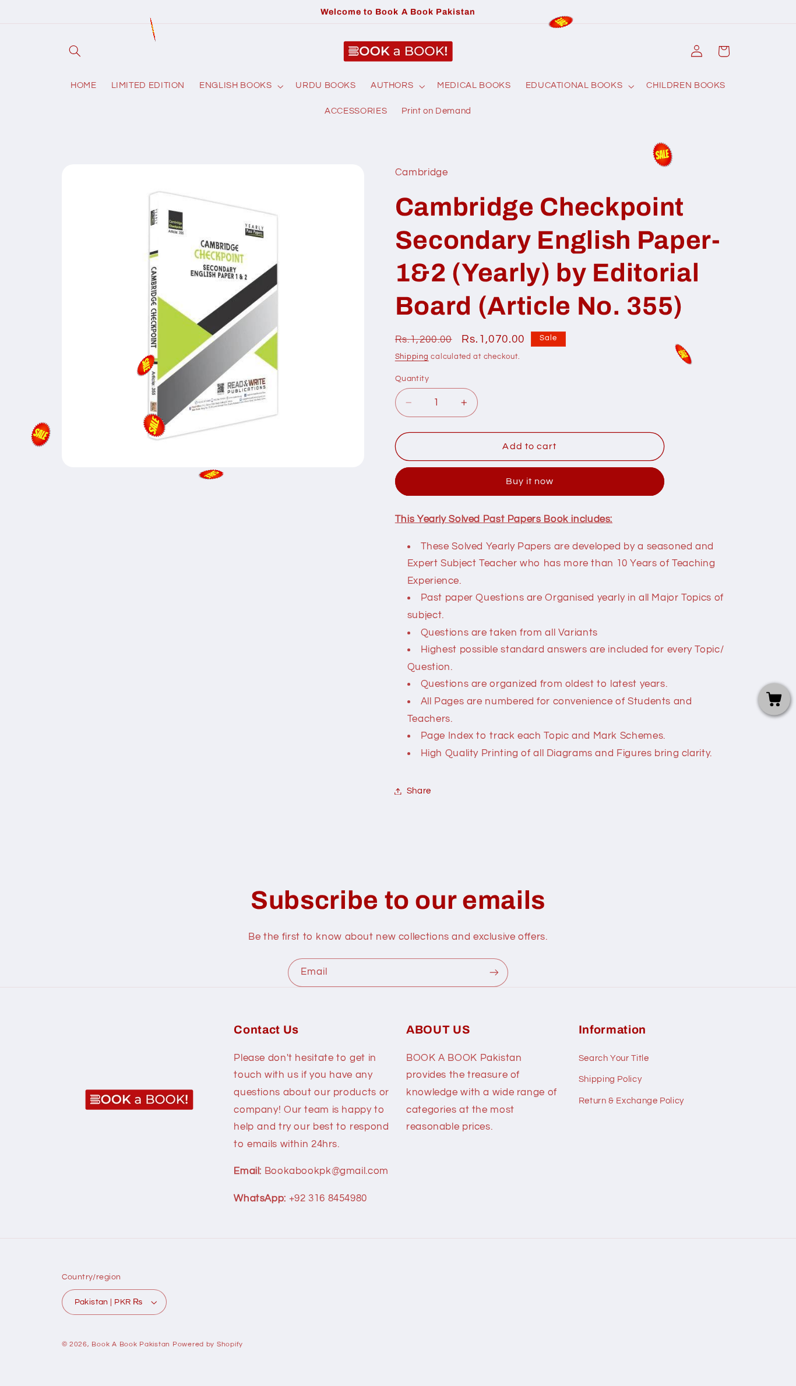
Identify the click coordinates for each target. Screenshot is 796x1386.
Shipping (412, 357)
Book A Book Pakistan (130, 1344)
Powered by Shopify (207, 1344)
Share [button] (419, 791)
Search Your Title (614, 1058)
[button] (75, 51)
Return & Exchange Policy (631, 1100)
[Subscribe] (494, 972)
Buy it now (530, 481)
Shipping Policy (610, 1079)
